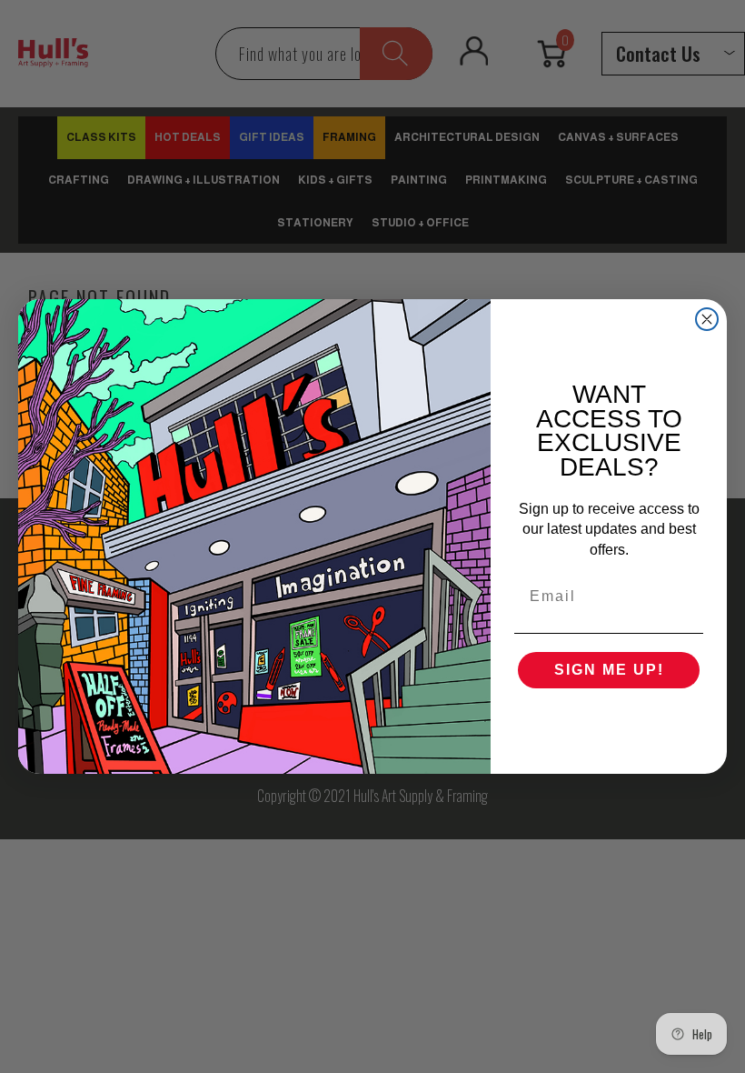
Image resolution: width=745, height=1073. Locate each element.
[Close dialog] (707, 319)
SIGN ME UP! (609, 669)
